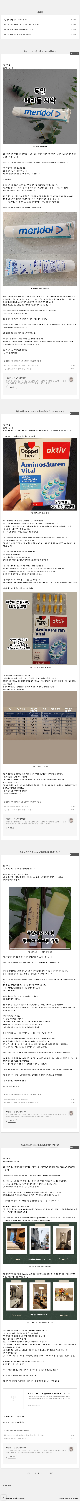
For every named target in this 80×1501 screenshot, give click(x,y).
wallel (76, 1498)
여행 (5, 1430)
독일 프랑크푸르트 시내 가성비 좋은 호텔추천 (17, 34)
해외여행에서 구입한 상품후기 (20, 361)
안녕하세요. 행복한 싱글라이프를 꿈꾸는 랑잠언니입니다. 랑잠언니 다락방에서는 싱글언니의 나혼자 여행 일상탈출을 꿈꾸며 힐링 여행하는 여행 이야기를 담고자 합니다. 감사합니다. (36, 382)
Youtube (19, 1498)
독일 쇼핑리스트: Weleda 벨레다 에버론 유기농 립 (18, 29)
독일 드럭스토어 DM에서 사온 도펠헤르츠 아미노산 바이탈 (21, 25)
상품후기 (7, 361)
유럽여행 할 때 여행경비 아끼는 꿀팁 (14, 1438)
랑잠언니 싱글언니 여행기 (16, 378)
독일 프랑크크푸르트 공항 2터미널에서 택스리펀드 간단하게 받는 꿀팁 (23, 1435)
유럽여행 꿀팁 (12, 1430)
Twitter (10, 1498)
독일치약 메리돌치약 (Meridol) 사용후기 (15, 20)
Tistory (67, 1498)
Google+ (24, 1498)
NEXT (51, 1473)
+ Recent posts (6, 1486)
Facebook (14, 1498)
